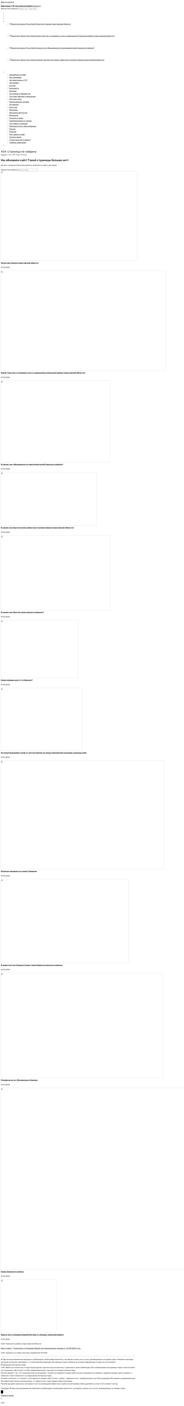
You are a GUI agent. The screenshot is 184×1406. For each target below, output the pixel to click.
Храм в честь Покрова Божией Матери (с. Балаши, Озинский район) (32, 1335)
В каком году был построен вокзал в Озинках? (22, 612)
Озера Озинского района (12, 1272)
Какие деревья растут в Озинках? (17, 680)
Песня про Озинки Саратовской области (30, 28)
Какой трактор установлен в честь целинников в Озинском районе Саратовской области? (57, 40)
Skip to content (7, 2)
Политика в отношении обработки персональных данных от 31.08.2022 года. (47, 1348)
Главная (4, 155)
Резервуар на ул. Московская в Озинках (19, 1080)
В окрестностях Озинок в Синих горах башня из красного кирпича (31, 965)
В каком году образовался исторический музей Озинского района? (45, 52)
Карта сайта (6, 1348)
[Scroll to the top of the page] (2, 1392)
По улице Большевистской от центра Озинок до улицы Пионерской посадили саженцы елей (43, 753)
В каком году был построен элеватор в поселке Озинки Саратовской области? (51, 64)
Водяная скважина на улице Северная (19, 871)
